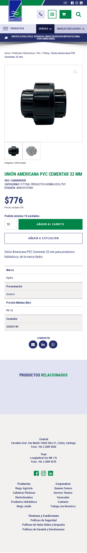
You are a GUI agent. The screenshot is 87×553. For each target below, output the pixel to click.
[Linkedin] (43, 344)
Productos (17, 28)
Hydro (9, 277)
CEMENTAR (12, 326)
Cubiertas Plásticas (24, 492)
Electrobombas (24, 497)
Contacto (63, 501)
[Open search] (79, 14)
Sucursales (63, 497)
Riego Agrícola (24, 488)
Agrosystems (25, 187)
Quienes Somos (63, 488)
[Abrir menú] (65, 3)
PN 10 (9, 310)
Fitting (46, 53)
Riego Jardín (24, 506)
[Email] (33, 344)
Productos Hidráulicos (23, 53)
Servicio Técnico (63, 492)
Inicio (7, 53)
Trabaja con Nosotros (63, 506)
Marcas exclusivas (69, 28)
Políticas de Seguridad (44, 520)
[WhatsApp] (53, 344)
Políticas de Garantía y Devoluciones (43, 529)
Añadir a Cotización (43, 238)
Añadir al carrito (50, 224)
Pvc (39, 53)
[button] (41, 14)
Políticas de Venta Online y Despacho (43, 524)
